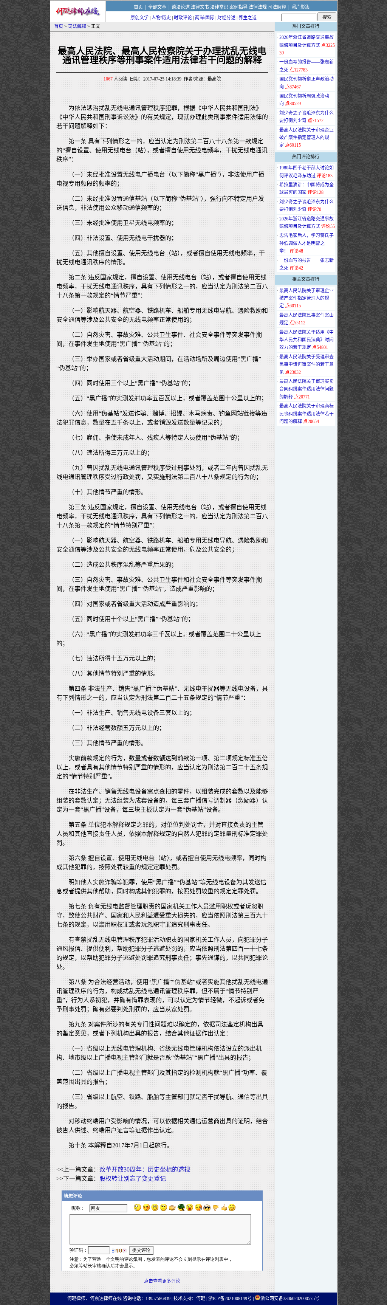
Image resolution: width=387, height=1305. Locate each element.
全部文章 (157, 7)
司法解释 (277, 7)
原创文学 (139, 17)
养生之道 (247, 17)
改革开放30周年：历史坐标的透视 (144, 1169)
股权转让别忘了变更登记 (132, 1178)
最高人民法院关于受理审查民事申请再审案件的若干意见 (306, 364)
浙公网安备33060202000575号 (289, 1298)
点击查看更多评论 (162, 1281)
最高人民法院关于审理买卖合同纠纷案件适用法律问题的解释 (306, 389)
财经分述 (226, 17)
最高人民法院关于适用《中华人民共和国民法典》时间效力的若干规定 (306, 340)
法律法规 (258, 7)
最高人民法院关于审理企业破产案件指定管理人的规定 (306, 137)
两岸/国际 (204, 17)
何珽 (200, 1298)
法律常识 (219, 7)
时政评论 (183, 17)
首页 (138, 7)
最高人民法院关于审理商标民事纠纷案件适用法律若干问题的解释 (306, 413)
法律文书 (200, 7)
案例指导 (238, 7)
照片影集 (300, 7)
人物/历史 (161, 17)
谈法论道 (181, 7)
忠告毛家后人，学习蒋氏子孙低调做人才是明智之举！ (306, 243)
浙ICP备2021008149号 (230, 1298)
